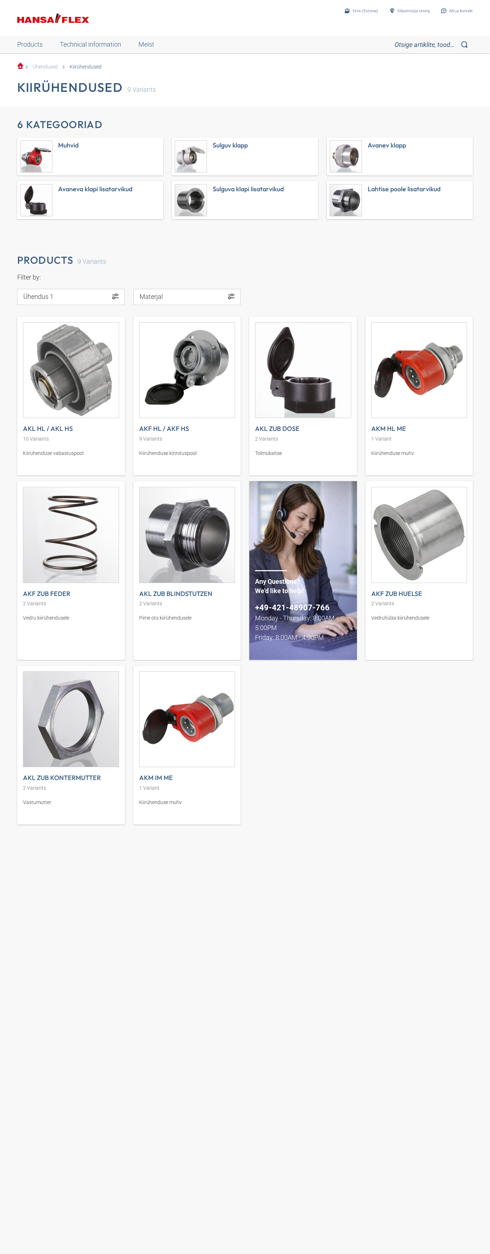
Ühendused (45, 67)
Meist (146, 44)
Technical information (90, 44)
